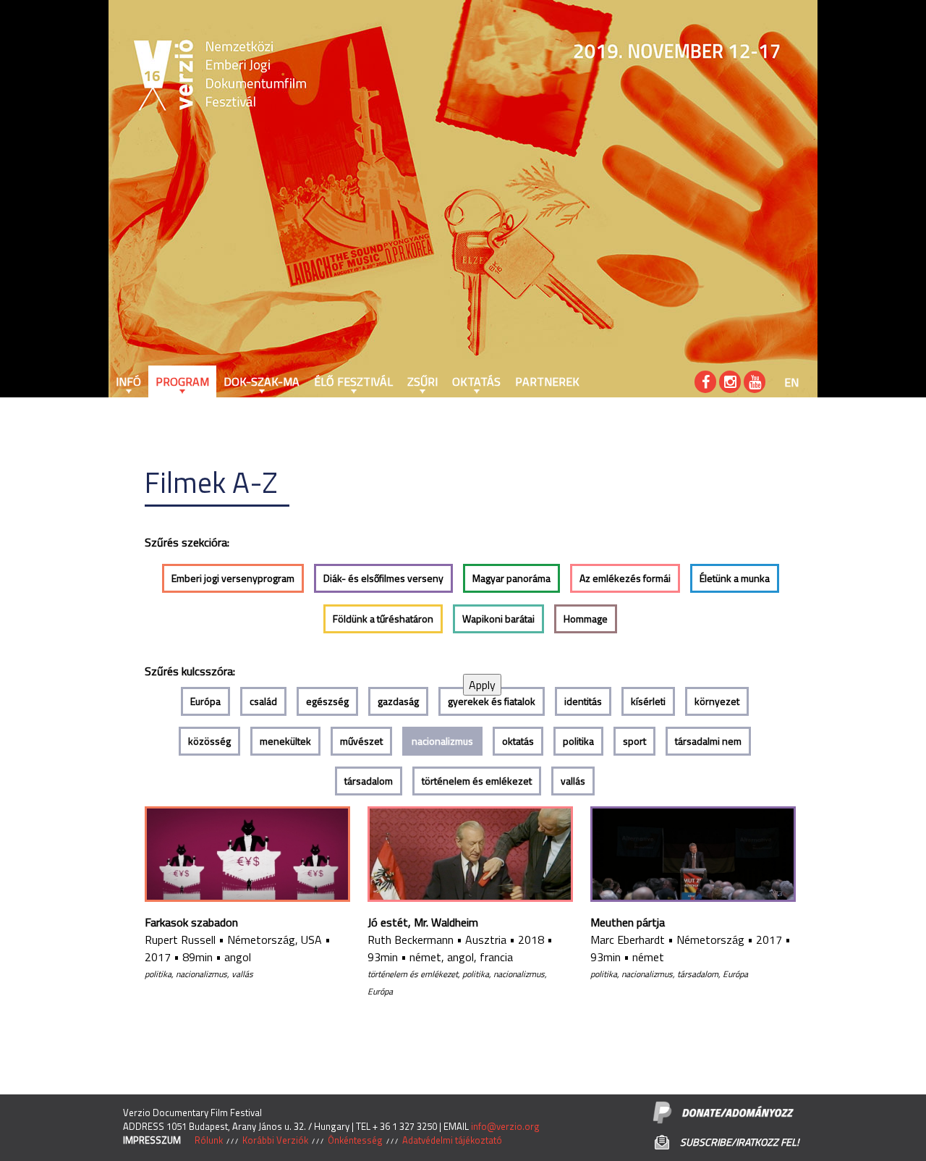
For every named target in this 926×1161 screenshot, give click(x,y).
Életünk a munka (735, 578)
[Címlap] (152, 76)
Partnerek (547, 381)
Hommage (586, 618)
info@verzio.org (505, 1126)
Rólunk (209, 1140)
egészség (327, 701)
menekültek (285, 740)
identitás (583, 701)
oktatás (518, 740)
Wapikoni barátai (498, 618)
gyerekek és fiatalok (491, 701)
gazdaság (398, 701)
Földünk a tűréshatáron (383, 618)
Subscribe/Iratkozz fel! (739, 1141)
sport (634, 740)
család (263, 701)
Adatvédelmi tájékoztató (452, 1140)
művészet (361, 740)
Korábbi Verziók (275, 1140)
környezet (716, 701)
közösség (209, 740)
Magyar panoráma (511, 578)
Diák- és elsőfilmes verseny (383, 578)
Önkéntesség (355, 1140)
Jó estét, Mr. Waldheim (423, 922)
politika (578, 740)
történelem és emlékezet (477, 780)
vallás (573, 780)
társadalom (368, 780)
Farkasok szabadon (191, 922)
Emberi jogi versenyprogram (232, 578)
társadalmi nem (708, 740)
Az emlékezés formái (625, 578)
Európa (205, 701)
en (791, 382)
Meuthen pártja (627, 922)
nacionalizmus (442, 740)
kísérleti (648, 701)
